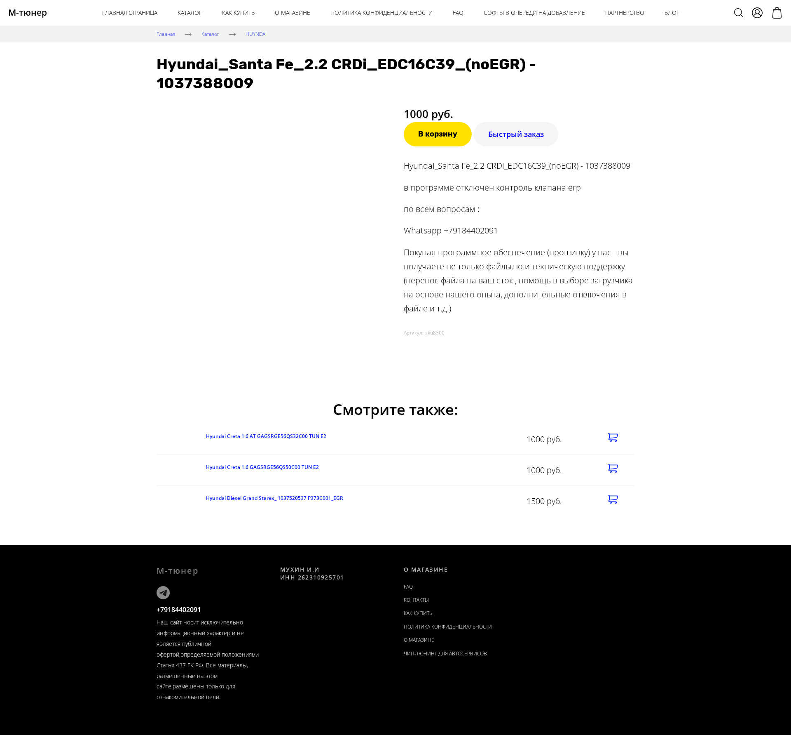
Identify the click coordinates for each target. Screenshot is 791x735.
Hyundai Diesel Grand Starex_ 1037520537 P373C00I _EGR (274, 498)
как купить (238, 12)
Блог (672, 12)
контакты (416, 599)
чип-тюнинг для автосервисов (445, 653)
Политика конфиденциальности (381, 12)
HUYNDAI (256, 33)
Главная (166, 33)
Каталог (190, 12)
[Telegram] (163, 592)
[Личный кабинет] (757, 13)
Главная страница (129, 12)
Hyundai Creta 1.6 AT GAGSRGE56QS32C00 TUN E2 (266, 436)
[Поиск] (738, 13)
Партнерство (624, 12)
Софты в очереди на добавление (534, 12)
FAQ (458, 12)
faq (408, 586)
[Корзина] (777, 13)
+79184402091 (179, 609)
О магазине (292, 12)
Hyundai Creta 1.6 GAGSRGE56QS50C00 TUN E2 (262, 467)
